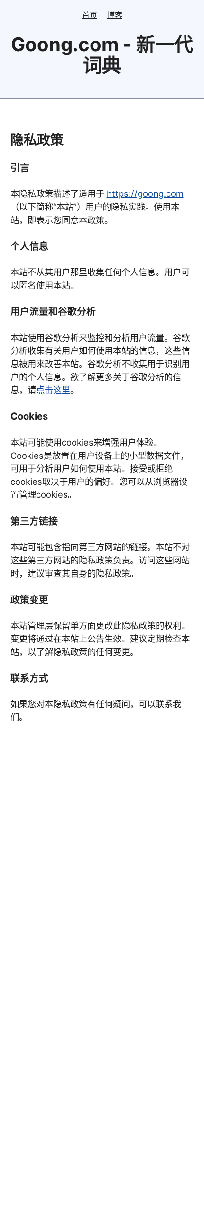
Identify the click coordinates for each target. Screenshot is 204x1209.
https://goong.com (145, 193)
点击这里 (53, 390)
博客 (114, 15)
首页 (89, 15)
